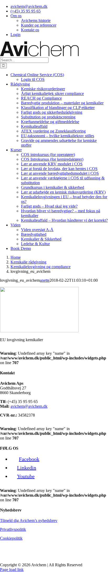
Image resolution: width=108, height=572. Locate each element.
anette (45, 280)
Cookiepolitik (11, 538)
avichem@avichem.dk (28, 406)
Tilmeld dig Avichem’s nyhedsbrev (28, 520)
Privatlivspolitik (13, 529)
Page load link (12, 569)
